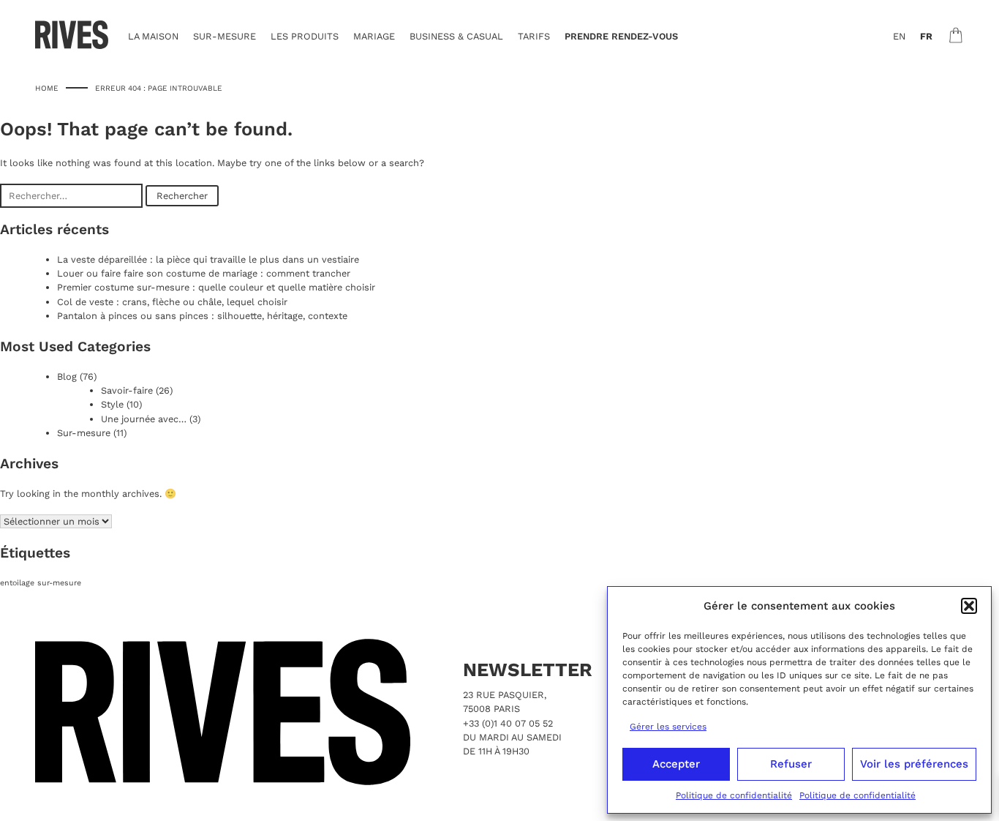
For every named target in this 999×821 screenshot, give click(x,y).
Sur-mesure (83, 432)
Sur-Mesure (224, 36)
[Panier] (956, 35)
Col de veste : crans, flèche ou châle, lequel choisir (172, 301)
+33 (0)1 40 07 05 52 (508, 723)
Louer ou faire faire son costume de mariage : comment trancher (203, 273)
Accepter (676, 764)
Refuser (791, 764)
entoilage (17, 583)
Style (112, 404)
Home (47, 87)
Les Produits (305, 36)
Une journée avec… (143, 418)
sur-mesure (59, 583)
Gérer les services (668, 726)
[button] (969, 606)
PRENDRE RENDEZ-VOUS (621, 36)
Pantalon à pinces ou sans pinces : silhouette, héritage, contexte (202, 315)
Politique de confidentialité (734, 795)
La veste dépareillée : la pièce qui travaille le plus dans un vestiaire (208, 259)
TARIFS (534, 36)
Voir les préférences (914, 764)
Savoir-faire (127, 390)
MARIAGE (374, 36)
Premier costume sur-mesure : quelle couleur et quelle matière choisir (216, 287)
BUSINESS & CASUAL (456, 36)
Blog (67, 376)
